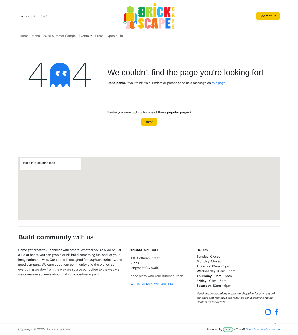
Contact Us (268, 16)
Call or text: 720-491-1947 (155, 284)
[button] (275, 323)
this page (218, 83)
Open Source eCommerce (263, 329)
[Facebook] (276, 312)
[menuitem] (24, 36)
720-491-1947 (36, 16)
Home (149, 122)
